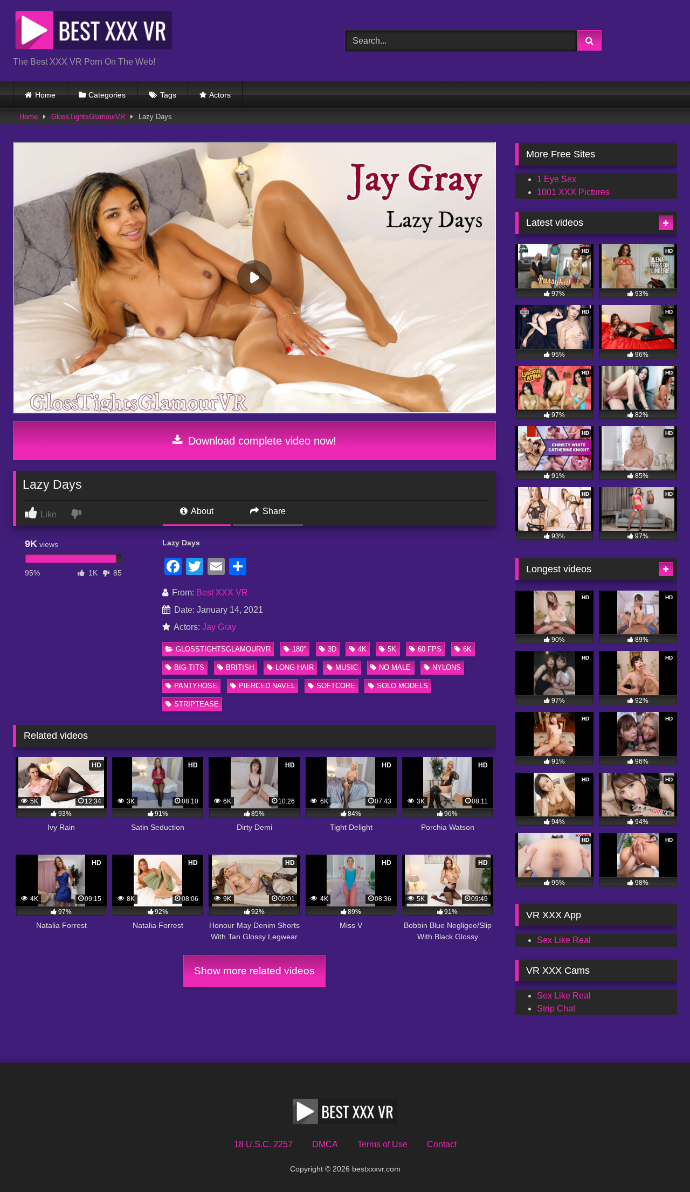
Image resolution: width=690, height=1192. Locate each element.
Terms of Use (382, 1144)
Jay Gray (219, 627)
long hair (294, 667)
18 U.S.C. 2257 (263, 1144)
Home (45, 95)
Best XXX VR (222, 592)
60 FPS (429, 649)
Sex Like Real (564, 940)
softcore (335, 686)
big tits (189, 667)
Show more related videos (254, 970)
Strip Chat (556, 1008)
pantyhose (195, 686)
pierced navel (267, 686)
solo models (402, 686)
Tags (168, 95)
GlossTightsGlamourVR (88, 117)
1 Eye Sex (556, 179)
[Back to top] (656, 1159)
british (240, 667)
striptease (196, 704)
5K (392, 649)
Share (273, 511)
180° (299, 649)
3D (332, 649)
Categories (107, 95)
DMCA (325, 1144)
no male (395, 667)
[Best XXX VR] (94, 32)
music (346, 667)
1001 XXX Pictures (573, 192)
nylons (446, 667)
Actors (220, 95)
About (201, 511)
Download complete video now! (260, 441)
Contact (442, 1144)
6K (467, 649)
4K (362, 649)
